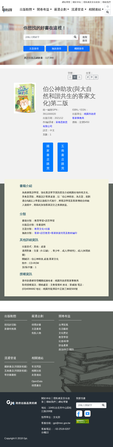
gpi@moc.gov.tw (61, 423)
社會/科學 (64, 341)
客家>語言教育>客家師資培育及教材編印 (55, 233)
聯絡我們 (106, 2)
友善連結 (36, 375)
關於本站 (77, 2)
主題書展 (36, 329)
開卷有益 (43, 9)
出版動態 (26, 9)
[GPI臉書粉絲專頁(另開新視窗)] (80, 413)
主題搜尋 (34, 48)
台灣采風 (63, 324)
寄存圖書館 (10, 375)
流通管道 (77, 9)
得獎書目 (36, 385)
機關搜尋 (79, 48)
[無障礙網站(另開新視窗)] (82, 421)
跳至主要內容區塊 (8, 1)
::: (16, 9)
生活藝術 (63, 329)
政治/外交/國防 (66, 349)
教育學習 (63, 337)
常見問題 (36, 366)
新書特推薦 (10, 329)
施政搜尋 (56, 48)
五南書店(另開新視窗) (15, 370)
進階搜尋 (84, 39)
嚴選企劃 (60, 9)
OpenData (37, 381)
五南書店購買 (62, 157)
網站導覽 (66, 2)
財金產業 (63, 345)
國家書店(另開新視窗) (15, 366)
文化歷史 (63, 333)
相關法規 (36, 370)
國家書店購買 (47, 157)
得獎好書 (36, 324)
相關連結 (95, 9)
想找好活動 (10, 324)
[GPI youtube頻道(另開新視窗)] (88, 413)
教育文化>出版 (42, 229)
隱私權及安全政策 (91, 2)
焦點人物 (36, 333)
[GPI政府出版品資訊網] (7, 9)
